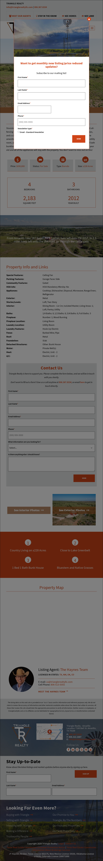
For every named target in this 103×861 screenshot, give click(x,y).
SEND (79, 139)
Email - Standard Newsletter (32, 132)
